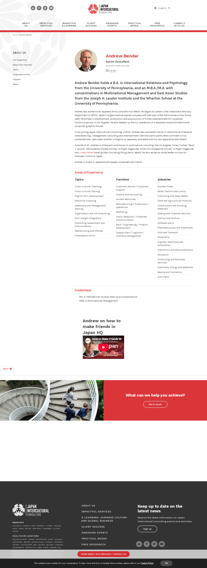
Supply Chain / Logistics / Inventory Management (130, 234)
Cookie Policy (147, 563)
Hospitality (164, 237)
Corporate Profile (21, 74)
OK (166, 563)
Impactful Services (96, 511)
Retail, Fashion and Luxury (172, 191)
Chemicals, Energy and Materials (175, 267)
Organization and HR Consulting (92, 213)
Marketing (121, 212)
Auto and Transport (168, 232)
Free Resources (94, 544)
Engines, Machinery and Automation (170, 244)
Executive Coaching (85, 200)
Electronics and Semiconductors (175, 250)
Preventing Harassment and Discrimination (90, 225)
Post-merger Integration (88, 218)
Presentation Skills (85, 235)
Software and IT (166, 223)
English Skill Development (89, 196)
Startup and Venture (168, 218)
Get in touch (155, 404)
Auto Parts (163, 277)
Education (163, 254)
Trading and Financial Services (174, 213)
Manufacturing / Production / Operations (132, 206)
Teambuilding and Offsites (89, 231)
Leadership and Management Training (90, 207)
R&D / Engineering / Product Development (132, 226)
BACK (5, 369)
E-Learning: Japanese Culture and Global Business (104, 519)
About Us (19, 52)
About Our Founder (22, 64)
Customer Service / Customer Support (132, 188)
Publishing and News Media (173, 196)
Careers (17, 79)
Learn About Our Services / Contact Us (103, 554)
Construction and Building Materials (172, 207)
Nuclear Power (165, 186)
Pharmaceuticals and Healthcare (175, 227)
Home (15, 35)
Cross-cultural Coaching (88, 186)
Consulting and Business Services (171, 261)
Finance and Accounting (129, 194)
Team (15, 69)
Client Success (93, 526)
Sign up (147, 529)
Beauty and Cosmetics (170, 272)
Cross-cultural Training (87, 191)
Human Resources (126, 199)
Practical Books (94, 538)
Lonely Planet (86, 152)
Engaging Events (95, 532)
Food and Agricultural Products (175, 200)
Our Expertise (20, 60)
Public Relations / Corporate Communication (131, 218)
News (15, 84)
